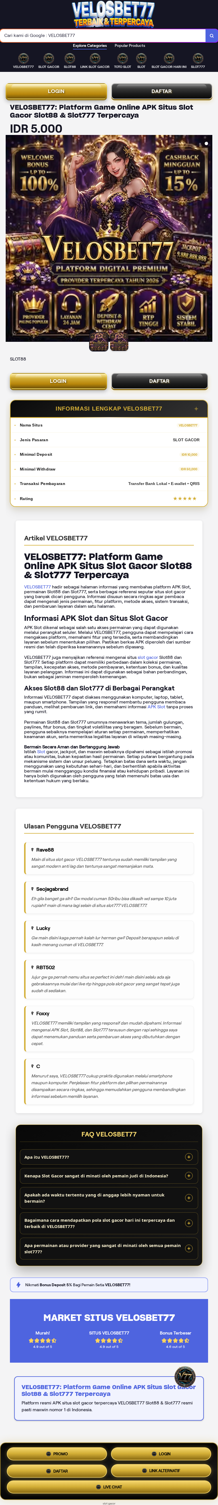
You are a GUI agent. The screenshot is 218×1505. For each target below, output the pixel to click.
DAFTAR (162, 91)
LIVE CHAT (112, 1486)
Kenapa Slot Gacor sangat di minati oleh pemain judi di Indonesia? (96, 1176)
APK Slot (156, 706)
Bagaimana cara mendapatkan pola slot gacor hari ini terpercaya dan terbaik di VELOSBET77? (99, 1223)
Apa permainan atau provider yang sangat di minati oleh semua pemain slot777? (102, 1248)
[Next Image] (207, 239)
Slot (41, 751)
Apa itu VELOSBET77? (46, 1157)
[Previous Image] (10, 239)
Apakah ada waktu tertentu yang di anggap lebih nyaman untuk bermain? (94, 1198)
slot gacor (148, 657)
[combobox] (103, 35)
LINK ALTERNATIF (164, 1469)
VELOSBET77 (37, 586)
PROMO (60, 1453)
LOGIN (56, 91)
